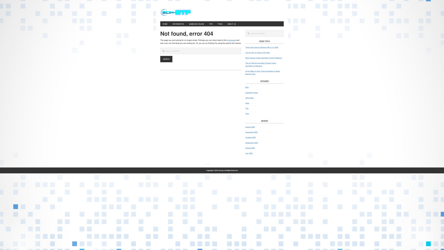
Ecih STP (175, 12)
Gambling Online (251, 92)
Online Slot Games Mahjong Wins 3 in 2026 (261, 47)
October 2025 (250, 137)
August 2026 (250, 127)
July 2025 (249, 153)
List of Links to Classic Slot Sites (257, 52)
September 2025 (251, 142)
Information (249, 98)
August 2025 (250, 148)
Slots (247, 103)
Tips (247, 108)
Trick (247, 113)
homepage (231, 40)
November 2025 (251, 132)
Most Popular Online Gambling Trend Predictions (263, 58)
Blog (247, 87)
